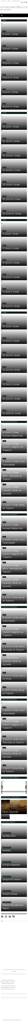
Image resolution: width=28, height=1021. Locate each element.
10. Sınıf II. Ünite (11, 141)
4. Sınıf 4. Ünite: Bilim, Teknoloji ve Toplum (12, 475)
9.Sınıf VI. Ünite (11, 106)
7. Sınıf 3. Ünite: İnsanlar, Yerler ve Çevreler (12, 753)
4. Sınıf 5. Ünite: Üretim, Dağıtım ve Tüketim (13, 446)
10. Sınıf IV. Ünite (11, 170)
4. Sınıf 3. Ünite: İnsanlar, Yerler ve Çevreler (12, 490)
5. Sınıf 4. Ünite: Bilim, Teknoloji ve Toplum (12, 568)
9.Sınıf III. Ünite (11, 63)
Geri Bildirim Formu (8, 987)
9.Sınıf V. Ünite (10, 92)
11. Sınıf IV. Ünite (11, 277)
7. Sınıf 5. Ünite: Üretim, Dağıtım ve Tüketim (13, 724)
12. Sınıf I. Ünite (11, 326)
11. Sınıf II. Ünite (11, 248)
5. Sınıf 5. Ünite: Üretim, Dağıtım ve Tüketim (13, 554)
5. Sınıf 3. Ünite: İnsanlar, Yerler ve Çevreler (12, 583)
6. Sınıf (4, 614)
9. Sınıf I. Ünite (10, 34)
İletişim (9, 0)
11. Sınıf (4, 231)
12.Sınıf (4, 323)
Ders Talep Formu (8, 981)
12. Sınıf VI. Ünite (11, 398)
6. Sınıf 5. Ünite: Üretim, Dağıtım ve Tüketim (13, 632)
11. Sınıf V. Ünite (11, 291)
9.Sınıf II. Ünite (10, 48)
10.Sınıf (4, 124)
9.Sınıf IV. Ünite (11, 77)
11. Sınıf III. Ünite (11, 263)
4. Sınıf (4, 429)
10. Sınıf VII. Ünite (12, 213)
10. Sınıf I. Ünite (11, 126)
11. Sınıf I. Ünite (10, 233)
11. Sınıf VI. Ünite (11, 306)
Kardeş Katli (9, 836)
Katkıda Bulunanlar (16, 0)
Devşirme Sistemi (12, 879)
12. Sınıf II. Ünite (11, 341)
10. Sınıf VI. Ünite (11, 199)
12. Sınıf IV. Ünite (11, 370)
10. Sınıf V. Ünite (11, 184)
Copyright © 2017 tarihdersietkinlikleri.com (12, 1020)
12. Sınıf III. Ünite (11, 355)
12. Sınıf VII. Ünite (12, 413)
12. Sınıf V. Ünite (11, 384)
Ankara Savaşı (10, 894)
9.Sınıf (4, 31)
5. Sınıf (4, 522)
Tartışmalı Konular (7, 833)
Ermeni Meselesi (11, 865)
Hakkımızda (3, 0)
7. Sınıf (4, 707)
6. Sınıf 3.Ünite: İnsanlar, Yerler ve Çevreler (12, 661)
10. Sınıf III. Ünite (11, 155)
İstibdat (7, 850)
